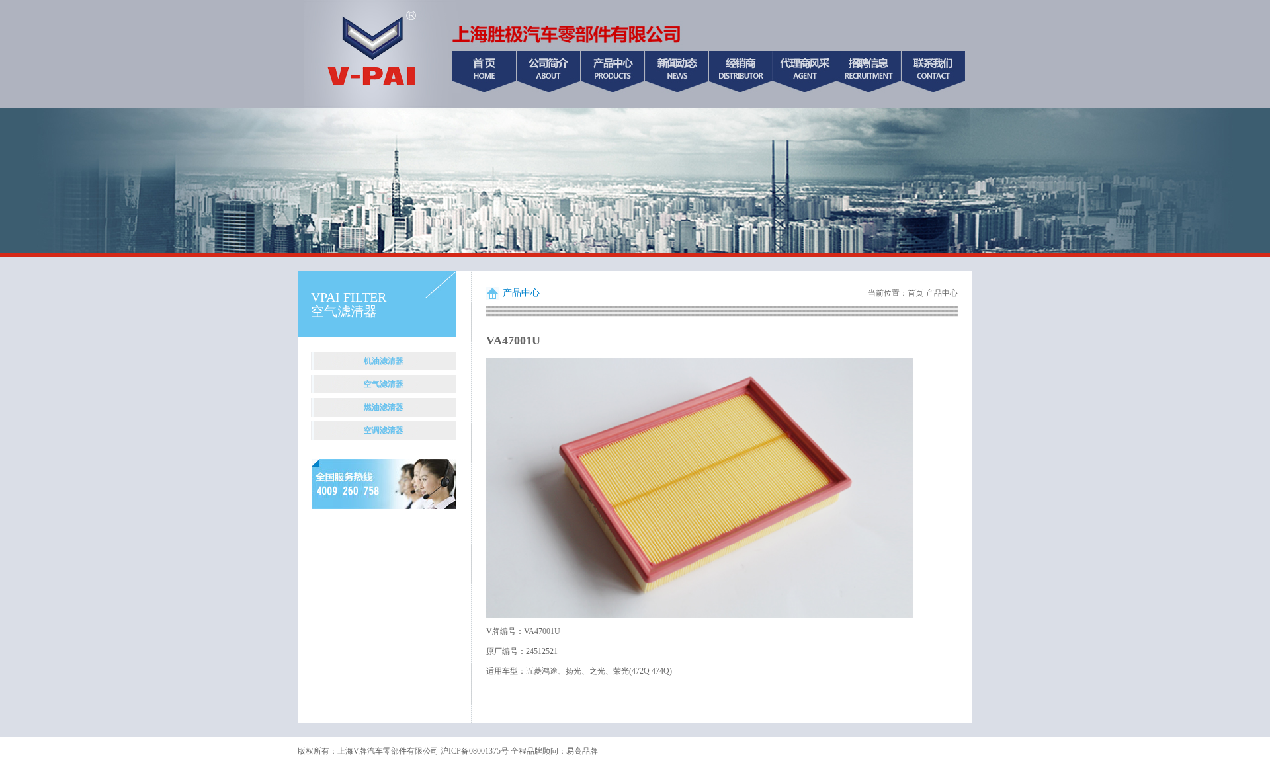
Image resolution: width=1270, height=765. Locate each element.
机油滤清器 (383, 361)
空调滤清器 (383, 430)
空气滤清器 (383, 384)
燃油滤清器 (383, 407)
